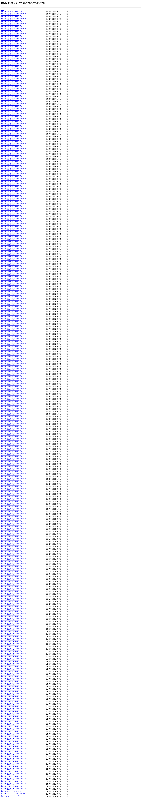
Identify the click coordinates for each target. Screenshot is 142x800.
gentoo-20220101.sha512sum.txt (14, 353)
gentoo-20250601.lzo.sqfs (11, 556)
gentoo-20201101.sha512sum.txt (14, 283)
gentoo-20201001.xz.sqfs (11, 280)
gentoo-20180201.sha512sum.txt (14, 123)
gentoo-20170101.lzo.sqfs (11, 56)
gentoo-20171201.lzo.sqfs (11, 111)
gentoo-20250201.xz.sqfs (11, 540)
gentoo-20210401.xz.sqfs (11, 310)
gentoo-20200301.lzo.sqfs (11, 241)
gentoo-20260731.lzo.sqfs (11, 666)
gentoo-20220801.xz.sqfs (11, 390)
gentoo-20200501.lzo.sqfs (11, 251)
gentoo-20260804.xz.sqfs (11, 690)
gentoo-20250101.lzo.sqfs (11, 531)
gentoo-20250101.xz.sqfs (11, 535)
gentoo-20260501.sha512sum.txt (14, 613)
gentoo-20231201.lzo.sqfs (11, 466)
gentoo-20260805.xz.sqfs (11, 695)
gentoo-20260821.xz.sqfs (11, 775)
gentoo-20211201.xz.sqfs (11, 350)
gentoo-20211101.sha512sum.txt (14, 343)
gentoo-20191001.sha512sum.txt (14, 223)
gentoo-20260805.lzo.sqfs (11, 691)
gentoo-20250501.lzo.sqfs (11, 551)
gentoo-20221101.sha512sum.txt (14, 403)
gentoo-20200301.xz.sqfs (11, 245)
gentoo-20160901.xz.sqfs (11, 40)
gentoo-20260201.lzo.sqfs (11, 596)
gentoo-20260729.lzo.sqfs (11, 656)
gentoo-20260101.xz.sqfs (11, 595)
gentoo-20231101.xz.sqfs (11, 465)
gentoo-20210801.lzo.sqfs (11, 326)
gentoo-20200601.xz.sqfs (11, 260)
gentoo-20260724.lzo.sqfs (11, 631)
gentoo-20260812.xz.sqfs (11, 730)
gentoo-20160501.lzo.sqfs (11, 16)
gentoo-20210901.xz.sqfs (11, 335)
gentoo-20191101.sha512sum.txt (14, 228)
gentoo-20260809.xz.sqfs (11, 715)
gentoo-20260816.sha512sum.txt (14, 748)
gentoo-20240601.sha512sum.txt (14, 498)
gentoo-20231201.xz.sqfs (11, 470)
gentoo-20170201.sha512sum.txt (14, 63)
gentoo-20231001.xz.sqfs (11, 460)
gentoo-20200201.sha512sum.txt (14, 238)
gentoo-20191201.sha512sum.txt (14, 233)
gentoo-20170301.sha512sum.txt (14, 68)
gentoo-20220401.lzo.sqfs (11, 366)
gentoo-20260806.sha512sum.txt (14, 698)
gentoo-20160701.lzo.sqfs (11, 26)
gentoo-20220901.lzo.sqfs (11, 391)
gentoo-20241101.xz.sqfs (11, 525)
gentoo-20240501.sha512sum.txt (14, 493)
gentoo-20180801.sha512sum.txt (14, 153)
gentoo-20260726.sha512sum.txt (14, 643)
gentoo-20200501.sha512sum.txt (14, 253)
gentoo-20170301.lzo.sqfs (11, 66)
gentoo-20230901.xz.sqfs (11, 455)
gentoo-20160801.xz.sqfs (11, 35)
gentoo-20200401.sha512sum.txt (14, 248)
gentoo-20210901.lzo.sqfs (11, 331)
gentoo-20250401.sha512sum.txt (14, 548)
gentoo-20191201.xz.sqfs (11, 235)
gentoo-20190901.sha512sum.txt (14, 218)
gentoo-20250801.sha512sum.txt (14, 568)
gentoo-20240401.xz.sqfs (11, 490)
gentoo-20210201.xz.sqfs (11, 300)
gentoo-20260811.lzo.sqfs (11, 721)
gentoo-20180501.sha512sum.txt (14, 138)
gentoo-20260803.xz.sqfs (11, 685)
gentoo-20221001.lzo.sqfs (11, 396)
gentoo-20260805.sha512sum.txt (14, 693)
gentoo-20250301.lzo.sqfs (11, 541)
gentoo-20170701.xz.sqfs (11, 90)
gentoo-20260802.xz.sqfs (11, 680)
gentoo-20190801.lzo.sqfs (11, 211)
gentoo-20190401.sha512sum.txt (14, 193)
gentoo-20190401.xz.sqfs (11, 195)
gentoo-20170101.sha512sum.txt (14, 58)
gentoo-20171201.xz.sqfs (11, 115)
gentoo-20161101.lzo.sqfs (11, 46)
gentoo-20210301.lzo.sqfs (11, 301)
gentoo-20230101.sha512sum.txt (14, 413)
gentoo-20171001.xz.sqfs (11, 105)
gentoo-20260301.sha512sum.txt (14, 603)
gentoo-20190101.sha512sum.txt (14, 178)
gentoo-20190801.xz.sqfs (11, 215)
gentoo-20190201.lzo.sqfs (11, 181)
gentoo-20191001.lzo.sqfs (11, 221)
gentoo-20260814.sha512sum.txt (14, 738)
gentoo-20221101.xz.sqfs (11, 405)
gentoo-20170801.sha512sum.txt (14, 93)
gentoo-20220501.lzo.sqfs (11, 371)
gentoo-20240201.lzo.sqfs (11, 476)
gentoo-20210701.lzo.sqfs (11, 321)
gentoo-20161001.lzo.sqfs (11, 41)
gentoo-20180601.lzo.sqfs (11, 141)
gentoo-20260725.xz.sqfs (11, 640)
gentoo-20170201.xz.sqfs (11, 65)
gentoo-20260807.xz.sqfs (11, 705)
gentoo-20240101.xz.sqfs (11, 475)
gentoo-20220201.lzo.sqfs (11, 356)
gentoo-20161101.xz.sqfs (11, 50)
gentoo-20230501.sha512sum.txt (14, 433)
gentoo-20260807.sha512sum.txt (14, 703)
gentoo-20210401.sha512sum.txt (14, 308)
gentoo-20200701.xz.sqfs (11, 265)
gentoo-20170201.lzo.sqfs (11, 61)
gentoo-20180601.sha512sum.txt (14, 143)
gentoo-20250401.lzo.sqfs (11, 546)
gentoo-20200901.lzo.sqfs (11, 271)
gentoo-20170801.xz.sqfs (11, 95)
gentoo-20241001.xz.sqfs (11, 520)
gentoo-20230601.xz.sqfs (11, 440)
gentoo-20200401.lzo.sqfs (11, 246)
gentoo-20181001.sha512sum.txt (14, 163)
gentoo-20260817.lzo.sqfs (11, 751)
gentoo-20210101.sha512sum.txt (14, 293)
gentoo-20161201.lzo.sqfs (11, 51)
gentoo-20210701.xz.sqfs (11, 325)
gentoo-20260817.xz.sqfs (11, 755)
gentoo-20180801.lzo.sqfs (11, 151)
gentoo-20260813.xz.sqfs (11, 735)
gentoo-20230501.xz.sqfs (11, 435)
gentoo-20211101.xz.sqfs (11, 345)
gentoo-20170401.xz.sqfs (11, 75)
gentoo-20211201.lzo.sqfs (11, 346)
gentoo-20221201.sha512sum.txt (14, 408)
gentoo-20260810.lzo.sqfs (11, 716)
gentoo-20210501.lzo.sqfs (11, 311)
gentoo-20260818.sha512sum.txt (14, 758)
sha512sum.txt (6, 796)
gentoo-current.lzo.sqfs (11, 791)
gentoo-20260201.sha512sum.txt (14, 598)
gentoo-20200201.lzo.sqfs (11, 236)
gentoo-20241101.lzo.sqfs (11, 521)
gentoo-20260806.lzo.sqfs (11, 696)
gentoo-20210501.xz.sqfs (11, 315)
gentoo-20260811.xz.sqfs (11, 725)
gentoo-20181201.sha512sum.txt (14, 173)
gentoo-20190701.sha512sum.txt (14, 208)
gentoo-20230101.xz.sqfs (11, 415)
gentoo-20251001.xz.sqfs (11, 580)
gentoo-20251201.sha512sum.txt (14, 588)
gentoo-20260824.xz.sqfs (11, 790)
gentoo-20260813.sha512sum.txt (14, 733)
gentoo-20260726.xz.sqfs (11, 645)
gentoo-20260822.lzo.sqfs (11, 776)
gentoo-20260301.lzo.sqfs (11, 601)
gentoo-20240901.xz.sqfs (11, 515)
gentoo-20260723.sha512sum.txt (14, 628)
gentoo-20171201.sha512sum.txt (14, 113)
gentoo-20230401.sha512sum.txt (14, 428)
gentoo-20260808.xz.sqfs (11, 710)
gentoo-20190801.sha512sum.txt (14, 213)
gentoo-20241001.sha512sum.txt (14, 518)
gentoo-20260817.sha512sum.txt (14, 753)
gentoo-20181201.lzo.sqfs (11, 171)
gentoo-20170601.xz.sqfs (11, 85)
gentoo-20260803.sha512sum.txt (14, 683)
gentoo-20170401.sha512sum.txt (14, 73)
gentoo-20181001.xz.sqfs (11, 165)
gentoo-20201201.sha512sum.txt (14, 288)
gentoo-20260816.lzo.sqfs (11, 746)
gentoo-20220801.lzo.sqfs (11, 386)
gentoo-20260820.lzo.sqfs (11, 766)
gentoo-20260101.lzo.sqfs (11, 591)
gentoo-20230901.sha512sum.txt (14, 453)
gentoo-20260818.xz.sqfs (11, 760)
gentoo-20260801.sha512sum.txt (14, 673)
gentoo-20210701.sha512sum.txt (14, 323)
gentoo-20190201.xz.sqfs (11, 185)
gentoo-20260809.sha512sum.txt (14, 713)
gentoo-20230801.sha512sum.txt (14, 448)
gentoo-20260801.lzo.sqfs (11, 671)
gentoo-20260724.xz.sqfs (11, 635)
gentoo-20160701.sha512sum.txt (14, 28)
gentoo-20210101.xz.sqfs (11, 295)
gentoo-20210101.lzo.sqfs (11, 291)
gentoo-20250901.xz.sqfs (11, 575)
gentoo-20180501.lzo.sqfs (11, 136)
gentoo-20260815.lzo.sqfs (11, 741)
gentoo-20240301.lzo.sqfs (11, 481)
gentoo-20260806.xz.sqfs (11, 700)
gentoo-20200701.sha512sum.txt (14, 263)
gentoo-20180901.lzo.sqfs (11, 156)
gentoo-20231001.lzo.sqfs (11, 456)
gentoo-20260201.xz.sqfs (11, 600)
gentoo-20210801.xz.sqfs (11, 330)
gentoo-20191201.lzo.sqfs (11, 231)
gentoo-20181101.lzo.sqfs (11, 166)
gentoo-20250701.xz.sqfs (11, 565)
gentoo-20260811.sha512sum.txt (14, 723)
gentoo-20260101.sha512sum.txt (14, 593)
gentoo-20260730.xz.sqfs (11, 665)
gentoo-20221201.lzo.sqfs (11, 406)
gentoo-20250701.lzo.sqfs (11, 561)
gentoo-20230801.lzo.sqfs (11, 446)
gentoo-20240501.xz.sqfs (11, 495)
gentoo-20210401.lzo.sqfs (11, 306)
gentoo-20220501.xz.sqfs (11, 375)
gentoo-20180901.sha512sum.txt (14, 158)
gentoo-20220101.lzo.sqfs (11, 351)
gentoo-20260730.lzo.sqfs (11, 661)
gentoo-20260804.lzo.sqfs (11, 686)
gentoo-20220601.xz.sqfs (11, 380)
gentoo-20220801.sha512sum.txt (14, 388)
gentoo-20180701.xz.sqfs (11, 150)
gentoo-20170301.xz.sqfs (11, 70)
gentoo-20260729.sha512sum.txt (14, 658)
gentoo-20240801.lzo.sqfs (11, 506)
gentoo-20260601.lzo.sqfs (11, 616)
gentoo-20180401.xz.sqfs (11, 135)
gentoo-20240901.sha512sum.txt (14, 513)
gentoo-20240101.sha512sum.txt (14, 473)
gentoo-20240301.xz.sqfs (11, 485)
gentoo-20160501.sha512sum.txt (14, 18)
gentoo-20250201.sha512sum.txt (14, 538)
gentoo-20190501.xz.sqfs (11, 200)
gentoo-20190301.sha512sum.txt (14, 188)
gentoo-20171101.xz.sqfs (11, 110)
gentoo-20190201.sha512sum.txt (14, 183)
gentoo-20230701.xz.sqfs (11, 445)
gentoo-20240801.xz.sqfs (11, 510)
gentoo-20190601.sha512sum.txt (14, 203)
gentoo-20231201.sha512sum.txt (14, 468)
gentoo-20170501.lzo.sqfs (11, 76)
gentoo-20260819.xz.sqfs (11, 765)
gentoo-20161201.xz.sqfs (11, 55)
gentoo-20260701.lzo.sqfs (11, 621)
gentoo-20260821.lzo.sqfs (11, 771)
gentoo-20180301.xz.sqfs (11, 130)
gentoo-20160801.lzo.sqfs (11, 31)
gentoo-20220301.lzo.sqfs (11, 361)
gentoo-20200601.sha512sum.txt (14, 258)
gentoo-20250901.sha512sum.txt (14, 573)
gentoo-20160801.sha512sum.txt (14, 33)
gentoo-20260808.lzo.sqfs (11, 706)
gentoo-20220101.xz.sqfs (11, 355)
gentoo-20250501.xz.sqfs (11, 555)
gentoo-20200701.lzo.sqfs (11, 261)
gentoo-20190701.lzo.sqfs (11, 206)
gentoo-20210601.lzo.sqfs (11, 316)
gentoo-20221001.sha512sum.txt (14, 398)
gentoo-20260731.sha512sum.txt (14, 668)
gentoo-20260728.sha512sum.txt (14, 653)
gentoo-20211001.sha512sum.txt (14, 338)
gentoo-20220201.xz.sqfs (11, 360)
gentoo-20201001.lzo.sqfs (11, 276)
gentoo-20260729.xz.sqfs (11, 660)
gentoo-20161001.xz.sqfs (11, 45)
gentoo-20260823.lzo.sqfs (11, 781)
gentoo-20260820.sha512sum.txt (14, 768)
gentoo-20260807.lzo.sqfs (11, 701)
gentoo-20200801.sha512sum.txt (14, 268)
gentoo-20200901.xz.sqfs (11, 275)
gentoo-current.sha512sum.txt (13, 793)
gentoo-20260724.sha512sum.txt (14, 633)
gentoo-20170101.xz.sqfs (11, 60)
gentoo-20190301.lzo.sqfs (11, 186)
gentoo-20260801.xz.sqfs (11, 675)
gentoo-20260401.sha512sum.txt (14, 608)
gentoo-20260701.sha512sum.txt (14, 623)
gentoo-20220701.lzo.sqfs (11, 381)
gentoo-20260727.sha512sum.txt (14, 648)
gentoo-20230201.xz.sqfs (11, 420)
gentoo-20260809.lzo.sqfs (11, 711)
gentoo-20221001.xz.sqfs (11, 400)
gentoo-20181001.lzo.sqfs (11, 161)
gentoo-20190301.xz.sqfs (11, 190)
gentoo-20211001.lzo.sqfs (11, 336)
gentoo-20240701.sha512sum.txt (14, 503)
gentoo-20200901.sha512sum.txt (14, 273)
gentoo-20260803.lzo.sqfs (11, 681)
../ (2, 10)
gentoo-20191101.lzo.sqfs (11, 226)
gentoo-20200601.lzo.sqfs (11, 256)
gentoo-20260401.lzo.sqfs (11, 606)
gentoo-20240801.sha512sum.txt (14, 508)
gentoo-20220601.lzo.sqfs (11, 376)
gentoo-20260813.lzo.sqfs (11, 731)
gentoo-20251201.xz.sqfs (11, 590)
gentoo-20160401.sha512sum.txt (14, 13)
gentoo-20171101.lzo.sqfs (11, 106)
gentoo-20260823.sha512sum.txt (14, 783)
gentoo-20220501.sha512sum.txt (14, 373)
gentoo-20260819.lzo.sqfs (11, 761)
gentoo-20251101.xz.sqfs (11, 585)
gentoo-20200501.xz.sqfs (11, 255)
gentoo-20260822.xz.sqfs (11, 780)
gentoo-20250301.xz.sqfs (11, 545)
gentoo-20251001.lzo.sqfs (11, 576)
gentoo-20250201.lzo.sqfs (11, 536)
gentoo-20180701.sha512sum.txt (14, 148)
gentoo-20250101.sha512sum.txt (14, 533)
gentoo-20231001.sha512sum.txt (14, 458)
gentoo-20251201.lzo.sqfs (11, 586)
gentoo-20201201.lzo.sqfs (11, 286)
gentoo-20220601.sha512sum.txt (14, 378)
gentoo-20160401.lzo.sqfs (11, 11)
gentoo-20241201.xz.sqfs (11, 530)
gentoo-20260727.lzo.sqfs (11, 646)
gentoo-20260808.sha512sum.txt (14, 708)
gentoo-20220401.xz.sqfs (11, 370)
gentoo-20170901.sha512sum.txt (14, 98)
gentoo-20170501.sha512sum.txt (14, 78)
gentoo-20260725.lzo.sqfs (11, 636)
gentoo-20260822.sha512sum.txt (14, 778)
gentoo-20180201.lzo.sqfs (11, 121)
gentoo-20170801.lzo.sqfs (11, 91)
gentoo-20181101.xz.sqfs (11, 170)
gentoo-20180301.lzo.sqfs (11, 126)
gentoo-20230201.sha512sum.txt (14, 418)
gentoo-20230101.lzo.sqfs (11, 411)
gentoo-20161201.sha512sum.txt (14, 53)
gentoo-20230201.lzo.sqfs (11, 416)
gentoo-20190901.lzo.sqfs (11, 216)
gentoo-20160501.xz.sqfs (11, 20)
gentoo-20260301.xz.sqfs (11, 605)
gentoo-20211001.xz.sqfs (11, 340)
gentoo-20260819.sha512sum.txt (14, 763)
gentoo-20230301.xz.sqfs (11, 425)
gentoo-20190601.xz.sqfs (11, 205)
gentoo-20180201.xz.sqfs (11, 125)
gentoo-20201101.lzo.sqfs (11, 281)
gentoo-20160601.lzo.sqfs (11, 21)
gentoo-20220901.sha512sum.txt (14, 393)
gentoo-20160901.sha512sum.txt (14, 38)
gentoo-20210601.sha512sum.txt (14, 318)
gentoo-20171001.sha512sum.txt (14, 103)
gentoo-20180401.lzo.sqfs (11, 131)
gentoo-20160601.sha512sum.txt (14, 23)
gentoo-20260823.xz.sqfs (11, 785)
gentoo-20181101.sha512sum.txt (14, 168)
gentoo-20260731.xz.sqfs (11, 670)
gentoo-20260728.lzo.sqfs (11, 651)
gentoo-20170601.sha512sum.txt (14, 83)
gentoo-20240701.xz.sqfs (11, 505)
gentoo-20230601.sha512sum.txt (14, 438)
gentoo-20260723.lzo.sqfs (11, 626)
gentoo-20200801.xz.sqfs (11, 270)
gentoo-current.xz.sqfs (10, 795)
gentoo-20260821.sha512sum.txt (14, 773)
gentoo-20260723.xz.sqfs (11, 630)
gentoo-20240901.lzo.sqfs (11, 511)
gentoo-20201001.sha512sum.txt (14, 278)
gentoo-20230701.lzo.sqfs (11, 441)
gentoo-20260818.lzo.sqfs (11, 756)
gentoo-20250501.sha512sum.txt (14, 553)
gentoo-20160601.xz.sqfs (11, 25)
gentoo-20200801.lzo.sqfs (11, 266)
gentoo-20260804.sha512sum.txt (14, 688)
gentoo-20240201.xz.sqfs (11, 480)
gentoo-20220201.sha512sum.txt (14, 358)
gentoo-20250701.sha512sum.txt (14, 563)
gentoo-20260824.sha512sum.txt (14, 788)
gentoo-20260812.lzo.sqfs (11, 726)
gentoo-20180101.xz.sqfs (11, 120)
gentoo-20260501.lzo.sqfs (11, 611)
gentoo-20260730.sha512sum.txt (14, 663)
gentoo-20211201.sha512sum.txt (14, 348)
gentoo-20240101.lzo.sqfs (11, 471)
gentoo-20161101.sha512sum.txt (14, 48)
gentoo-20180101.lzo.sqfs (11, 116)
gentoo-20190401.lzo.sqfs (11, 191)
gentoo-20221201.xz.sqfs (11, 410)
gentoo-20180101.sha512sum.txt (14, 118)
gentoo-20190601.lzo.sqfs (11, 201)
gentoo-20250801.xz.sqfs (11, 570)
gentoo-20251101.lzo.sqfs (11, 581)
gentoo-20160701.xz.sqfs (11, 30)
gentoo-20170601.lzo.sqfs (11, 81)
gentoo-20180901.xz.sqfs (11, 160)
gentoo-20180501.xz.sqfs (11, 140)
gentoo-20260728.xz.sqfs (11, 655)
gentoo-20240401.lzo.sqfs (11, 486)
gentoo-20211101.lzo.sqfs (11, 341)
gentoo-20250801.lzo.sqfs (11, 566)
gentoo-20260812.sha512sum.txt (14, 728)
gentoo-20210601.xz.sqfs (11, 320)
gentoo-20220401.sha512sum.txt (14, 368)
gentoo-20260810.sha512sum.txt (14, 718)
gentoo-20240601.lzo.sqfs (11, 496)
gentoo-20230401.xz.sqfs (11, 430)
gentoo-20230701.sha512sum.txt (14, 443)
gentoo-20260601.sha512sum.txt (14, 618)
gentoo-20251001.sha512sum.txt (14, 578)
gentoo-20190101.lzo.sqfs (11, 176)
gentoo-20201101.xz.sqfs (11, 285)
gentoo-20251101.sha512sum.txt (14, 583)
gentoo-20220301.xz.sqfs (11, 365)
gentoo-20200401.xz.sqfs (11, 250)
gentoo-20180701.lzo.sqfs (11, 146)
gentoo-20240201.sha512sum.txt (14, 478)
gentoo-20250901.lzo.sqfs (11, 571)
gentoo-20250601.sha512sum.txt (14, 558)
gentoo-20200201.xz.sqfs (11, 240)
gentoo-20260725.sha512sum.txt (14, 638)
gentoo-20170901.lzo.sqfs (11, 96)
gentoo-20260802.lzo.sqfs (11, 676)
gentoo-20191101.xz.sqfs (11, 230)
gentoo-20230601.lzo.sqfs (11, 436)
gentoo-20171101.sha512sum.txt (14, 108)
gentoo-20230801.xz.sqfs (11, 450)
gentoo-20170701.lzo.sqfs (11, 86)
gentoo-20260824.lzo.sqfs (11, 786)
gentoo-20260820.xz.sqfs (11, 770)
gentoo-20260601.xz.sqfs (11, 620)
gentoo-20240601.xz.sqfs (11, 500)
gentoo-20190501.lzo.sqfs (11, 196)
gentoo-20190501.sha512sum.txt (14, 198)
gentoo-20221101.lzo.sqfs (11, 401)
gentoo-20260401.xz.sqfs (11, 610)
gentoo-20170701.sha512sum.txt (14, 88)
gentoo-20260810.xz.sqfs (11, 720)
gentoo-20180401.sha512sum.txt (14, 133)
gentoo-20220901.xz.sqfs (11, 395)
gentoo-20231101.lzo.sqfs (11, 461)
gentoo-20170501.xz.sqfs (11, 80)
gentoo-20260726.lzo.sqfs (11, 641)
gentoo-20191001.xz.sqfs (11, 225)
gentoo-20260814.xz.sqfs (11, 740)
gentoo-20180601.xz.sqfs (11, 145)
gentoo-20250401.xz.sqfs (11, 550)
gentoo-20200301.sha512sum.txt (14, 243)
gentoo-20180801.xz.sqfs (11, 155)
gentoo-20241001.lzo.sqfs (11, 516)
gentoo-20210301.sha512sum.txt (14, 303)
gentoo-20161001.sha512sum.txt (14, 43)
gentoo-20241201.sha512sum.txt (14, 528)
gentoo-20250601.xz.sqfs (11, 560)
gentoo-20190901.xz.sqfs (11, 220)
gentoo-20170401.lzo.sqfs (11, 71)
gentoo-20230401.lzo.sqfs (11, 426)
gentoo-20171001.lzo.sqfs (11, 101)
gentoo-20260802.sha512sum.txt (14, 678)
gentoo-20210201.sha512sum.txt (14, 298)
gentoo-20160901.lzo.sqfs (11, 36)
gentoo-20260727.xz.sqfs (11, 650)
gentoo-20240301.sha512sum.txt (14, 483)
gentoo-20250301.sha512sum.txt (14, 543)
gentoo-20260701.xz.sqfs (11, 625)
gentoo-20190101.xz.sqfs (11, 180)
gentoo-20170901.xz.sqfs (11, 100)
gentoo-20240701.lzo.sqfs (11, 501)
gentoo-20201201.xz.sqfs (11, 290)
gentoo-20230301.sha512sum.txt (14, 423)
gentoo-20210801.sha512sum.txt (14, 328)
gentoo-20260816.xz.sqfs (11, 750)
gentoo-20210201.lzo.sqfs (11, 296)
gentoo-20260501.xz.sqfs (11, 615)
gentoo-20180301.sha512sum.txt (14, 128)
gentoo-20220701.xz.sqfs (11, 385)
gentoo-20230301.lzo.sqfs (11, 421)
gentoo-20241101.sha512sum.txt (14, 523)
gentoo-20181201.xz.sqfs (11, 175)
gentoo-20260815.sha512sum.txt (14, 743)
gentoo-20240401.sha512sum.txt (14, 488)
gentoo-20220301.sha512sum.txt (14, 363)
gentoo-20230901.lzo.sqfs (11, 451)
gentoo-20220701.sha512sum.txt (14, 383)
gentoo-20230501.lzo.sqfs (11, 431)
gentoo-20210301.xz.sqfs (11, 305)
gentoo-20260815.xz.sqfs (11, 745)
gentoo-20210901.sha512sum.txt (14, 333)
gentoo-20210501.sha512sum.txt (14, 313)
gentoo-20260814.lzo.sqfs (11, 736)
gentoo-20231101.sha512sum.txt (14, 463)
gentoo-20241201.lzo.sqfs (11, 526)
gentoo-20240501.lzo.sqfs (11, 491)
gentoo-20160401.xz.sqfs (11, 15)
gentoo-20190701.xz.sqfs (11, 210)
